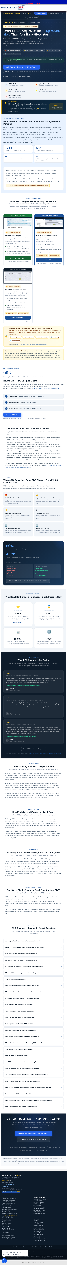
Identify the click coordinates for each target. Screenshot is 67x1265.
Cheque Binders (6, 1225)
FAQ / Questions (6, 1232)
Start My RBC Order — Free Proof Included (33, 1133)
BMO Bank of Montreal (39, 1204)
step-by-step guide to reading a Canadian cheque (44, 388)
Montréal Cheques (38, 1234)
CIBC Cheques (37, 1205)
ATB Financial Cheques (39, 1210)
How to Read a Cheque (8, 1235)
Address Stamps (6, 1223)
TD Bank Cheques (38, 1200)
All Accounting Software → (9, 1215)
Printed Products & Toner (8, 1218)
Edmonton (20, 1247)
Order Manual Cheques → (49, 260)
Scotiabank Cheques (39, 1202)
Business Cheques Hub (39, 1240)
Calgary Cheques (38, 1236)
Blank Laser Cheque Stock (9, 1203)
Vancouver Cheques (39, 1229)
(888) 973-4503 (8, 1184)
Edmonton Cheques (39, 1233)
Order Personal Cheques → (18, 258)
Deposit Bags (5, 1226)
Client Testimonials (38, 1222)
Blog (3, 1234)
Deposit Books (6, 1228)
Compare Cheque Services (9, 1239)
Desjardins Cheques (39, 1208)
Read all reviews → (18, 622)
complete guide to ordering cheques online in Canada (45, 753)
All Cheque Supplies (7, 1222)
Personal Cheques (6, 1207)
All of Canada (51, 1247)
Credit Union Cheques (39, 1213)
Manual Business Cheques (8, 1200)
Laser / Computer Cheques (9, 1198)
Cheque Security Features (8, 1237)
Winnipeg (37, 1247)
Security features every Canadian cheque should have (31, 344)
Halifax (46, 1247)
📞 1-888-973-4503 (40, 13)
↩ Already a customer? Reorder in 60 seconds (16, 76)
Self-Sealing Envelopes (8, 1229)
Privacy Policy (37, 1227)
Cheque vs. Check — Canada (41, 1239)
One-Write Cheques (7, 1205)
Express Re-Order (38, 1225)
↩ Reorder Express (33, 17)
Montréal (25, 1247)
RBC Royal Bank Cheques (40, 1199)
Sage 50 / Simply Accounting (9, 1213)
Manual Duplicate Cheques (9, 1202)
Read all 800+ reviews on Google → (33, 749)
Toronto (15, 1247)
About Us (36, 1220)
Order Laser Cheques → (18, 317)
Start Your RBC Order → (12, 415)
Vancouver (10, 1247)
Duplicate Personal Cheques (9, 1209)
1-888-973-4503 (34, 3)
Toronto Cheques (38, 1231)
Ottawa (33, 1247)
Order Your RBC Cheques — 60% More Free (21, 67)
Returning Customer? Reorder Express (33, 1140)
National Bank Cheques (39, 1207)
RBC (4, 127)
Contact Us (5, 1186)
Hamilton (42, 1247)
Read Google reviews (34, 22)
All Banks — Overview (39, 1197)
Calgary (29, 1247)
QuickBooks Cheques (7, 1212)
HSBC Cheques (37, 1211)
